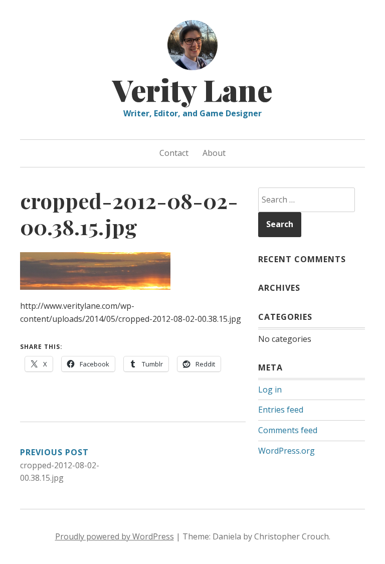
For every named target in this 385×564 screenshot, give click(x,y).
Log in (270, 389)
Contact (173, 152)
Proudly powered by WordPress (114, 536)
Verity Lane (192, 89)
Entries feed (280, 409)
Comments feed (287, 430)
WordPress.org (286, 450)
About (214, 152)
